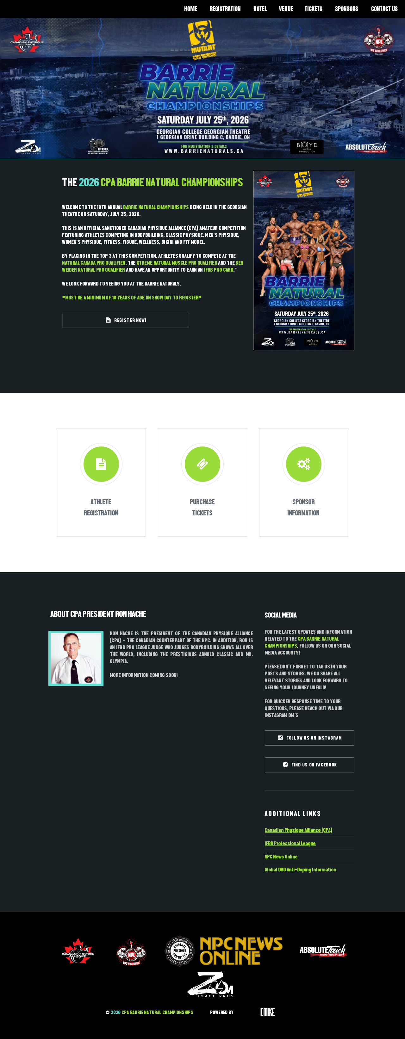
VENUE (286, 8)
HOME (190, 8)
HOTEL (260, 8)
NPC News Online (281, 856)
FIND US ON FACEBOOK (312, 764)
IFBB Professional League (290, 843)
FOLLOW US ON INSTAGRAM (312, 738)
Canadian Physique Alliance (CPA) (299, 830)
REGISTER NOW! (129, 320)
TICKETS (313, 8)
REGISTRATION (225, 8)
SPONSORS (346, 8)
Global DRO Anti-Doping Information (300, 869)
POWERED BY (222, 1012)
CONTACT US (384, 8)
